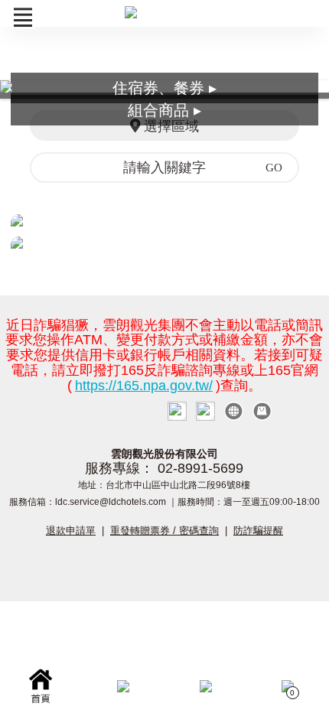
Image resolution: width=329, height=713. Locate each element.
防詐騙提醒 (258, 530)
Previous (23, 89)
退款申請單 (71, 530)
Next (306, 89)
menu (22, 17)
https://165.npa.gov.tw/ (144, 385)
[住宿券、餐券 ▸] (164, 220)
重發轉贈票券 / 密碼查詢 (164, 530)
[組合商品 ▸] (164, 242)
